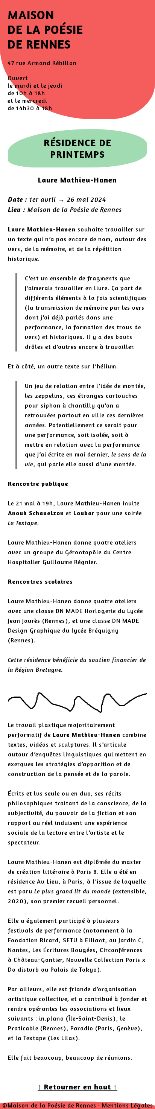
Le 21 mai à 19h (30, 503)
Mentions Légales (127, 1105)
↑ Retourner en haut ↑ (77, 1086)
